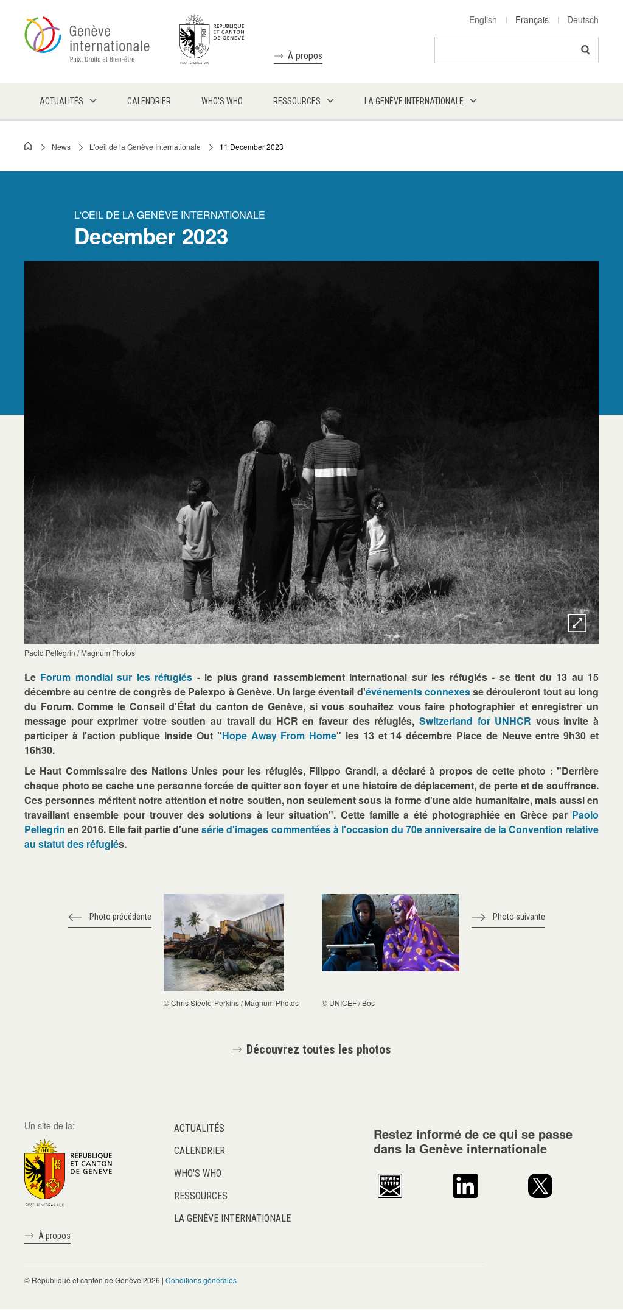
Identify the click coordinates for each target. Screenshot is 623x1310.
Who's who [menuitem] (222, 101)
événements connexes (418, 692)
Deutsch (583, 19)
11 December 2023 (252, 146)
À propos (305, 56)
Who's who (197, 1173)
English (483, 19)
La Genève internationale (232, 1218)
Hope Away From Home (279, 735)
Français (532, 19)
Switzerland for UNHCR (475, 721)
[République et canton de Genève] (68, 1172)
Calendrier (199, 1151)
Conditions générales (201, 1280)
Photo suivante (519, 916)
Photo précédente (120, 916)
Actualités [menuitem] (61, 101)
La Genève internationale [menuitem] (414, 101)
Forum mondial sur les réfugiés (116, 677)
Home (28, 146)
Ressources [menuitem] (297, 101)
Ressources (201, 1196)
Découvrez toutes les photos (318, 1049)
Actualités (199, 1128)
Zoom (577, 623)
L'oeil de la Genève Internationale (145, 146)
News (61, 146)
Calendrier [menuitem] (149, 101)
